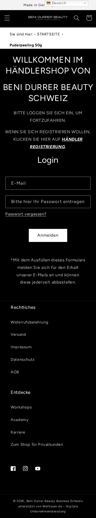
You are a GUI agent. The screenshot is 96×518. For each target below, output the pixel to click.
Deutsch (58, 3)
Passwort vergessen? (25, 214)
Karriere (18, 432)
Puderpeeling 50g (26, 45)
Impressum (21, 347)
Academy (20, 419)
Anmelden (48, 235)
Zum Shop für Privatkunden (37, 444)
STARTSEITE (48, 34)
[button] (7, 18)
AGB (15, 372)
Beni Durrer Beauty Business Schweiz (54, 501)
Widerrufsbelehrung (29, 322)
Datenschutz (23, 359)
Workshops (21, 407)
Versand (18, 334)
